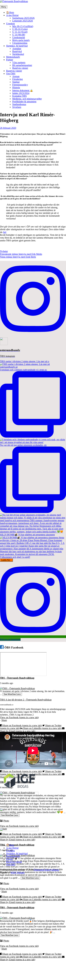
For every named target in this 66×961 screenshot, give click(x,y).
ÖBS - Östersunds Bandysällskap (17, 678)
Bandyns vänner (20, 68)
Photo (6, 883)
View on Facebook (19, 717)
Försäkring (17, 79)
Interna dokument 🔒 (22, 90)
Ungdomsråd (18, 37)
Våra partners (18, 62)
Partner (9, 59)
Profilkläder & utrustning (24, 101)
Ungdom (10, 23)
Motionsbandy (13, 57)
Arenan (15, 76)
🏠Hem (10, 12)
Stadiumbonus (19, 104)
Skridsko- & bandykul (17, 45)
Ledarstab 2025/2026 (22, 20)
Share (4, 720)
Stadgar (16, 82)
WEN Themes (18, 872)
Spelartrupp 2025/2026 (23, 18)
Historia (16, 87)
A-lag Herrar (12, 15)
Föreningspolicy (20, 84)
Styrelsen (16, 107)
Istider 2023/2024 (20, 93)
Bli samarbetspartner (22, 65)
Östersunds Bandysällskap (46, 870)
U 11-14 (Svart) (19, 32)
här (4, 232)
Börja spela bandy (21, 40)
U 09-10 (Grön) (20, 29)
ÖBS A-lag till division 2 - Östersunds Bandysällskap (26, 699)
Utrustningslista (19, 43)
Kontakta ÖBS (19, 96)
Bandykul (17, 51)
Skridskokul (18, 54)
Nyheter (4, 251)
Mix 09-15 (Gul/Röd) (22, 26)
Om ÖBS (10, 73)
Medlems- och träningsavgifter (27, 98)
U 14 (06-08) (18, 34)
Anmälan (16, 48)
